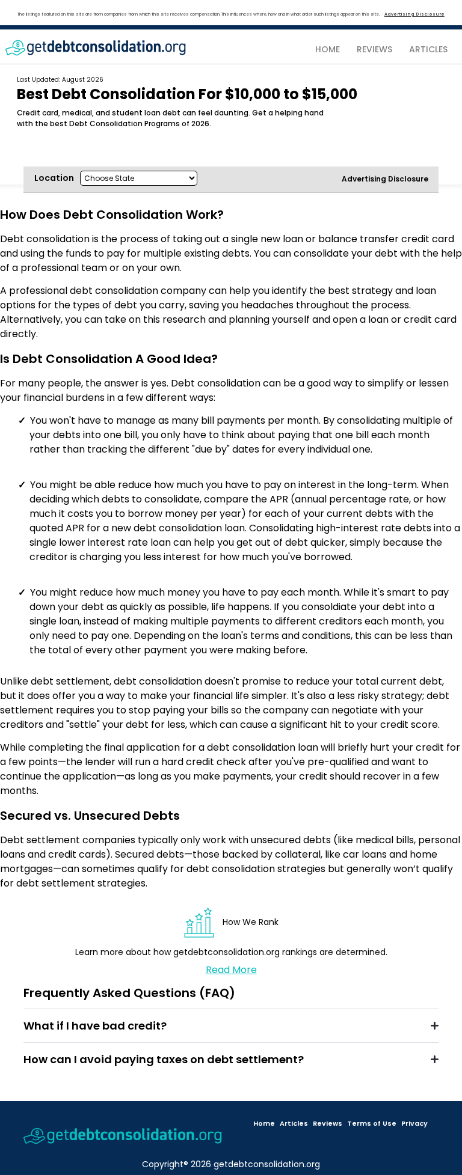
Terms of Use (371, 1123)
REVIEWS (374, 49)
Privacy (414, 1123)
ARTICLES (428, 49)
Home (264, 1123)
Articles (294, 1123)
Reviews (327, 1123)
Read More (231, 970)
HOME (327, 49)
